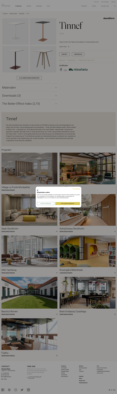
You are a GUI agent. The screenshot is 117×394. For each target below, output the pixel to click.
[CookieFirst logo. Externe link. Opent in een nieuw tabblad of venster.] (37, 190)
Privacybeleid (76, 189)
